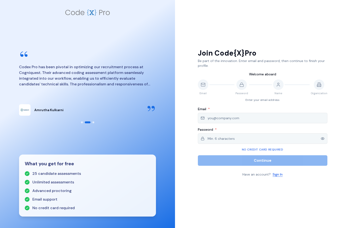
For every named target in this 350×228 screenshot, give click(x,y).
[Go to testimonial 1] (82, 122)
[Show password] (323, 138)
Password (207, 129)
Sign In (278, 174)
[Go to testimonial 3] (93, 122)
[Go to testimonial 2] (87, 122)
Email (204, 109)
